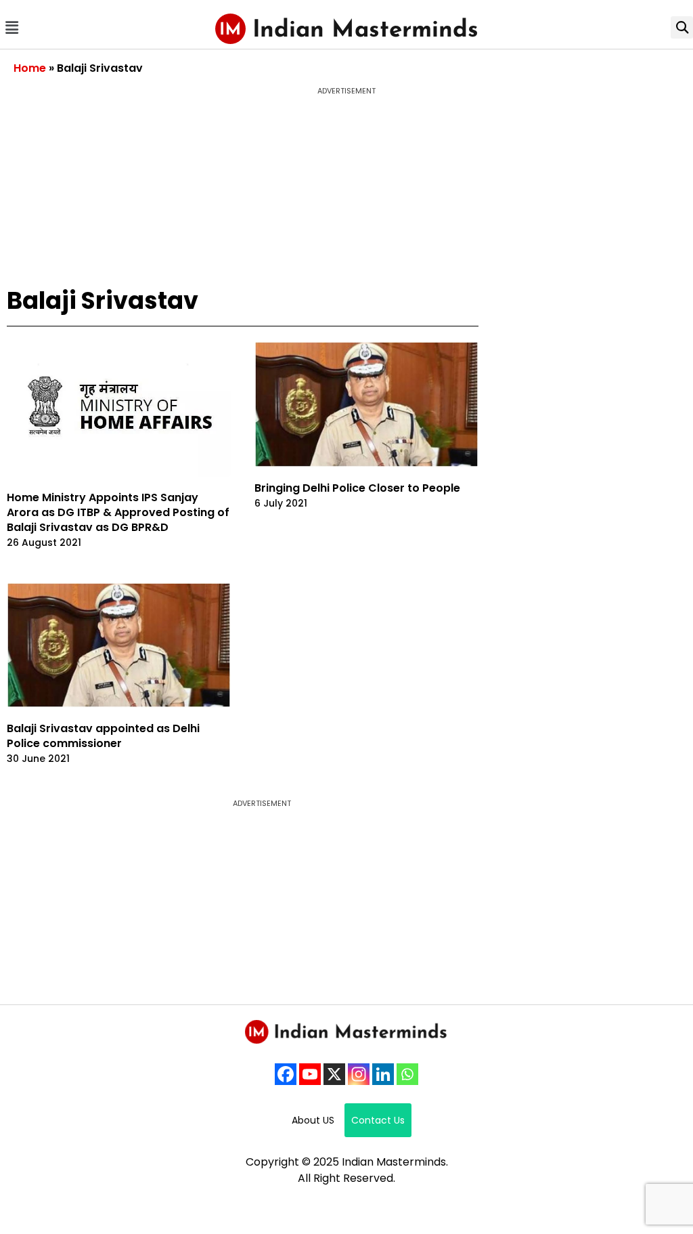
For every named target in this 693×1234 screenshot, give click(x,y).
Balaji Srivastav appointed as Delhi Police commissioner (103, 736)
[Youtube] (310, 1074)
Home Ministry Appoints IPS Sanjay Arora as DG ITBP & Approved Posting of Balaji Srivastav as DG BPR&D (118, 512)
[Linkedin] (383, 1074)
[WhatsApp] (407, 1074)
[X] (334, 1074)
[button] (11, 27)
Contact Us (378, 1120)
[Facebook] (285, 1074)
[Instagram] (359, 1074)
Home (30, 68)
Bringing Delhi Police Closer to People (357, 488)
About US (313, 1120)
